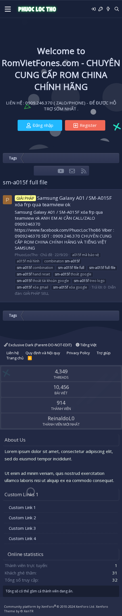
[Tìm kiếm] (117, 9)
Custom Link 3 (22, 528)
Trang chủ (15, 357)
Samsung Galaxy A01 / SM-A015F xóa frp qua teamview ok (63, 201)
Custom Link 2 (22, 517)
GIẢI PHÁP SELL (36, 293)
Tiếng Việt (87, 344)
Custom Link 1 (22, 507)
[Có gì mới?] (108, 9)
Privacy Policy (78, 352)
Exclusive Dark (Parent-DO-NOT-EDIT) (39, 344)
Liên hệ (13, 352)
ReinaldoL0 (61, 418)
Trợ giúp (104, 352)
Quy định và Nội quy (43, 352)
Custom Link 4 (22, 538)
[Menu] (7, 9)
